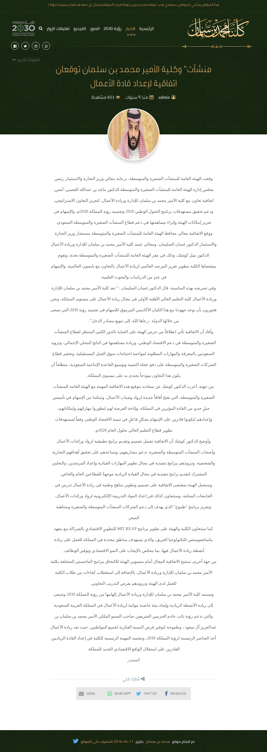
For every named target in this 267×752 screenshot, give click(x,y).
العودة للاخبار (28, 60)
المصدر (133, 660)
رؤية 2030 (113, 28)
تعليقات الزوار (58, 28)
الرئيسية (146, 28)
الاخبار (130, 28)
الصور (95, 28)
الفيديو (80, 28)
